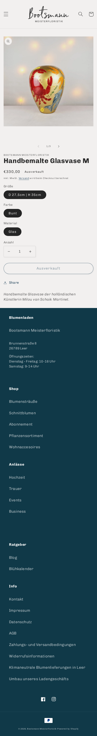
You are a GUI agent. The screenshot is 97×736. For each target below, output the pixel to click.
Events (15, 500)
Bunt (13, 213)
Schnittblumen (22, 413)
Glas (12, 232)
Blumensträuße (23, 401)
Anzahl (9, 242)
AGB (13, 633)
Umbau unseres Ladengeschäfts (39, 679)
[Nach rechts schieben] (59, 146)
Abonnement (20, 424)
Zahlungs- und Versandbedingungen (42, 644)
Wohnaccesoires (24, 447)
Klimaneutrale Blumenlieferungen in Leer (47, 667)
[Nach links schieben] (38, 146)
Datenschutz (20, 622)
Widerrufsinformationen (32, 656)
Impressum (19, 610)
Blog (13, 557)
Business (17, 511)
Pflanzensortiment (26, 435)
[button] (6, 14)
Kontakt (16, 599)
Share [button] (14, 283)
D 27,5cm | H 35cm (25, 195)
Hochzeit (17, 477)
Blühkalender (21, 568)
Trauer (15, 488)
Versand (24, 178)
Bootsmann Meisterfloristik (34, 330)
